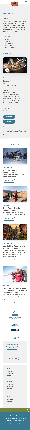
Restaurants (10, 386)
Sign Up (12, 347)
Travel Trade (10, 403)
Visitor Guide (10, 373)
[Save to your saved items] (19, 60)
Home (6, 8)
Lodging (9, 375)
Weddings (9, 377)
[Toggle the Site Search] (4, 1)
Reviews (6, 53)
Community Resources (12, 405)
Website (9, 116)
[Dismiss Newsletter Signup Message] (27, 410)
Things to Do (10, 384)
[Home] (14, 3)
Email (9, 121)
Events (8, 390)
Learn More (21, 420)
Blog (8, 392)
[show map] (24, 60)
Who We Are (10, 399)
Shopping (9, 388)
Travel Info (9, 371)
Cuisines (6, 36)
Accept (15, 425)
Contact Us (9, 401)
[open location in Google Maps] (11, 77)
